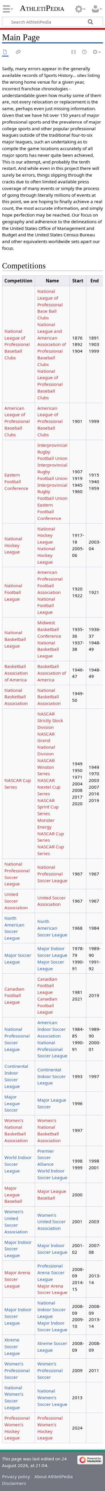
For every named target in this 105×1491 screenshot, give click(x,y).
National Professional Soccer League (52, 873)
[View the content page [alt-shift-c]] (5, 52)
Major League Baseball (13, 1194)
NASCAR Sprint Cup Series (48, 807)
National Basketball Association (16, 696)
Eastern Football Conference (16, 481)
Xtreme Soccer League (12, 1346)
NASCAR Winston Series (46, 767)
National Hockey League (13, 545)
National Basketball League (15, 639)
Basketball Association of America (16, 673)
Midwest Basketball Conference (49, 629)
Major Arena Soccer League (17, 1279)
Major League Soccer (12, 1103)
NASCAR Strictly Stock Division (50, 720)
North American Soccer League (52, 928)
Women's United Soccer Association (51, 1221)
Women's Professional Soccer (17, 1370)
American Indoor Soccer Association (51, 1029)
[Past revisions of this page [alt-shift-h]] (84, 52)
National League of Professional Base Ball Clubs (50, 304)
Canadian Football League (14, 995)
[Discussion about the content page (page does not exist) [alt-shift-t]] (18, 52)
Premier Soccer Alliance (45, 1157)
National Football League (13, 592)
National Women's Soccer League (52, 1397)
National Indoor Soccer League (51, 1309)
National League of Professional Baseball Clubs (17, 344)
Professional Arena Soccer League (50, 1272)
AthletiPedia (42, 8)
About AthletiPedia (53, 1476)
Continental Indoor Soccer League (51, 1076)
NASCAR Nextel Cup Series (48, 787)
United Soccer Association (16, 900)
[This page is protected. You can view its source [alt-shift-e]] (74, 52)
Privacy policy (16, 1476)
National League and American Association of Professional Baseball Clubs (51, 344)
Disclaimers (14, 1483)
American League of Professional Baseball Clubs (17, 421)
